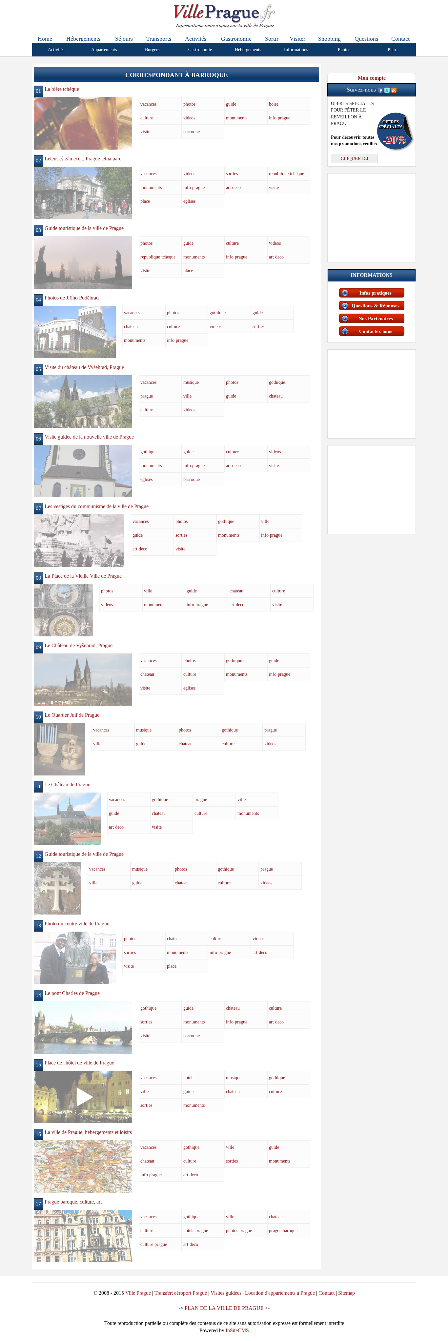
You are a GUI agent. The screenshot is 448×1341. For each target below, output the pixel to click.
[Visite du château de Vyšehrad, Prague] (83, 401)
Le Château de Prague (67, 784)
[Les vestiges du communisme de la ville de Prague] (79, 540)
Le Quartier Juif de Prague (72, 715)
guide (231, 104)
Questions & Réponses (375, 305)
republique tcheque (286, 173)
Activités (195, 38)
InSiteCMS (237, 1330)
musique (191, 382)
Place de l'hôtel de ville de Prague (79, 1062)
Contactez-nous (375, 331)
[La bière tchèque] (83, 123)
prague (146, 396)
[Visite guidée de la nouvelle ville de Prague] (83, 470)
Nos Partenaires (375, 318)
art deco (233, 187)
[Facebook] (380, 89)
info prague (279, 117)
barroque (191, 131)
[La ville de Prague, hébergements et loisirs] (83, 1166)
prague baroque (283, 1230)
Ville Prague (138, 1293)
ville (187, 396)
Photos (344, 49)
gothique (218, 312)
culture (146, 117)
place (145, 201)
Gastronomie (236, 38)
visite (145, 131)
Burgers (152, 49)
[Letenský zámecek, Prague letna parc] (83, 192)
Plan (392, 49)
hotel (188, 1077)
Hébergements (83, 38)
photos (189, 104)
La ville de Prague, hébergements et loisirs (88, 1132)
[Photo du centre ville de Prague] (75, 957)
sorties (232, 173)
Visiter (297, 38)
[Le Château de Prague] (67, 818)
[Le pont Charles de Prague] (83, 1027)
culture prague (153, 1244)
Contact (400, 38)
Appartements (104, 49)
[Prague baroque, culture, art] (83, 1235)
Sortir (271, 38)
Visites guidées (226, 1293)
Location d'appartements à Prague (280, 1293)
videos (189, 117)
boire (273, 104)
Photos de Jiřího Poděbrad (72, 297)
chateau (131, 326)
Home (45, 38)
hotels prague (195, 1230)
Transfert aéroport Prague (180, 1293)
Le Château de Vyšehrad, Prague (78, 645)
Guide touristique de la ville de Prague (84, 228)
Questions (366, 38)
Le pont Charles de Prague (72, 993)
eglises (189, 201)
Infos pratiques (375, 293)
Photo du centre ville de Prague (77, 923)
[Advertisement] (372, 216)
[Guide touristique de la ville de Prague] (83, 262)
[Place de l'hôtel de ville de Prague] (83, 1096)
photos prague (239, 1230)
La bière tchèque (62, 89)
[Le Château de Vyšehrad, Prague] (83, 679)
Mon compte (372, 78)
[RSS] (394, 89)
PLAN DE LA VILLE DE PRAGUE (224, 1308)
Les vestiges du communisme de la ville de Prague (97, 506)
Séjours (124, 38)
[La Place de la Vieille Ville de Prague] (63, 609)
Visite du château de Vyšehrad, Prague (84, 367)
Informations (296, 49)
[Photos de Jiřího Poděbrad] (75, 331)
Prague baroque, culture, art (73, 1202)
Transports (158, 38)
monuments (236, 117)
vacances (148, 104)
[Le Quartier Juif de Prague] (59, 749)
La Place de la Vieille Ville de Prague (83, 576)
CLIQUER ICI (354, 158)
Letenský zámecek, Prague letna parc (83, 158)
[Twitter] (387, 89)
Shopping (329, 38)
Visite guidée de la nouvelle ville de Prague (89, 437)
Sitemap (346, 1293)
